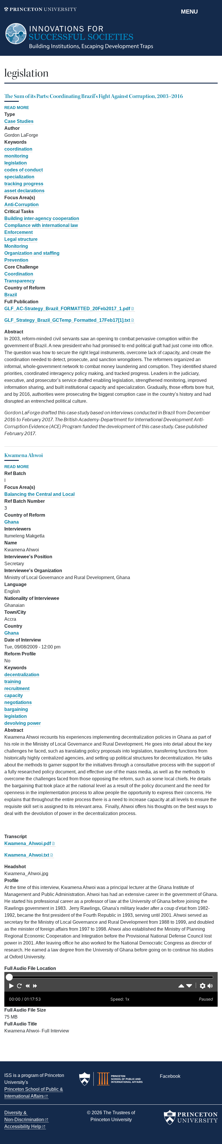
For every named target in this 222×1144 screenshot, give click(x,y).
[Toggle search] (213, 11)
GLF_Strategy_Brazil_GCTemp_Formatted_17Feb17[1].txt (67, 320)
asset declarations (24, 190)
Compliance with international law (41, 225)
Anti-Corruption (21, 204)
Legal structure (21, 239)
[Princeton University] (40, 9)
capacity (13, 695)
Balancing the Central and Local (39, 494)
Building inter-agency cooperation (41, 218)
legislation (15, 162)
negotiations (18, 702)
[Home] (79, 39)
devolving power (22, 723)
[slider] (9, 977)
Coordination (18, 273)
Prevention (16, 260)
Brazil (10, 294)
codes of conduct (23, 169)
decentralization (21, 674)
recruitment (16, 688)
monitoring (16, 156)
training (12, 681)
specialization (19, 176)
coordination (18, 149)
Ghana (11, 522)
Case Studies (19, 121)
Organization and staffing (32, 253)
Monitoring (16, 246)
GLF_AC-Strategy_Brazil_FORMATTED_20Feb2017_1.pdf (67, 308)
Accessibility (22, 1126)
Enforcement (18, 232)
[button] (11, 985)
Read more (16, 107)
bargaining (16, 709)
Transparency (19, 280)
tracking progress (23, 183)
